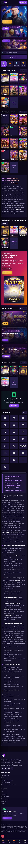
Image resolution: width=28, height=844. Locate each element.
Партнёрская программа (7, 780)
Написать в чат (7, 818)
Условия (5, 339)
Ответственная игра (6, 782)
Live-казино (4, 794)
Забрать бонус (7, 21)
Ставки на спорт (5, 798)
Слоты (2, 791)
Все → (24, 412)
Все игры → (23, 70)
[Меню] (2, 2)
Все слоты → (23, 111)
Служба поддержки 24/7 (12, 487)
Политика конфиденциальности (8, 784)
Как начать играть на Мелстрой (13, 480)
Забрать (5, 323)
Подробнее (5, 28)
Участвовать (6, 40)
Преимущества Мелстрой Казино (14, 490)
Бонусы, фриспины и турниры (13, 483)
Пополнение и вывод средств (13, 485)
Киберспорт (4, 801)
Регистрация (23, 2)
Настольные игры (5, 796)
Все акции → (23, 308)
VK (5, 768)
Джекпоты (3, 803)
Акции (2, 777)
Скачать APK (14, 405)
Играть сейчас (7, 272)
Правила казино (5, 775)
